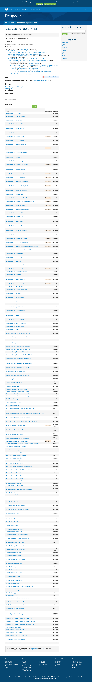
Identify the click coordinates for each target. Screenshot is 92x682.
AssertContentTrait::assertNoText (14, 221)
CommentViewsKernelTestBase (43, 67)
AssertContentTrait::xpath (12, 329)
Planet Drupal (8, 661)
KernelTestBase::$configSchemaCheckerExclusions (19, 489)
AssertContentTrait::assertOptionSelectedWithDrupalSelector (22, 246)
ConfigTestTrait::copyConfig (13, 402)
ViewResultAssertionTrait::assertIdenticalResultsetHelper (20, 621)
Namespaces (65, 53)
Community (25, 659)
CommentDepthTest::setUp (13, 386)
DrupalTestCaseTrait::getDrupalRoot (15, 425)
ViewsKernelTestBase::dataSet (14, 627)
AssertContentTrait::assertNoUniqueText (16, 230)
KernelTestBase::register (12, 566)
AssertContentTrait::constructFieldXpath (16, 289)
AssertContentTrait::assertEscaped (15, 128)
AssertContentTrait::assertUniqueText (16, 279)
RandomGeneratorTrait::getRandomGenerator (18, 598)
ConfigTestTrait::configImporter (14, 399)
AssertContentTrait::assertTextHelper (15, 265)
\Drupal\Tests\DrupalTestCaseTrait (17, 52)
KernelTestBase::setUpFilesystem (14, 580)
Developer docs (43, 664)
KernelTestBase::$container (13, 493)
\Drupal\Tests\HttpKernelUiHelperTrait (38, 60)
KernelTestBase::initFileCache (13, 552)
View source (8, 88)
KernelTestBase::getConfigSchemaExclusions (17, 534)
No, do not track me (50, 4)
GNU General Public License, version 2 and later (64, 677)
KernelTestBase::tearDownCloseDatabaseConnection (19, 586)
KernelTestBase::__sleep (12, 595)
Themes (57, 664)
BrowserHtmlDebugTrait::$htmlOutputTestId (17, 352)
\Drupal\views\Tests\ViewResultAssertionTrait (22, 65)
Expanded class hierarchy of (18, 74)
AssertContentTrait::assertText (14, 261)
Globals (64, 50)
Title (25, 111)
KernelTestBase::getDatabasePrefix (15, 542)
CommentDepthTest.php (27, 23)
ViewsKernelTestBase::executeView (15, 629)
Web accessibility (76, 661)
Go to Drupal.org (6, 9)
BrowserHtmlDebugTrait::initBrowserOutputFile (18, 375)
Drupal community (29, 650)
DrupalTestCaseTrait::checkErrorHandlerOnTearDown (20, 408)
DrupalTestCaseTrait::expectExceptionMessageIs (18, 417)
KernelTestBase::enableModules (14, 531)
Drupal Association (77, 662)
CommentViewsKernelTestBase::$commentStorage (19, 393)
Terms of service (76, 665)
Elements (64, 58)
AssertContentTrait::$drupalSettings (15, 116)
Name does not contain (11, 99)
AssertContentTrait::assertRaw (14, 257)
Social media (8, 662)
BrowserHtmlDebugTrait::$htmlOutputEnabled (18, 349)
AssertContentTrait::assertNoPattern (15, 213)
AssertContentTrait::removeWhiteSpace (16, 319)
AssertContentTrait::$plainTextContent (16, 124)
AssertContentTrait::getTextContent (15, 310)
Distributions (58, 665)
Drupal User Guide (43, 662)
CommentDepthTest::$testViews (14, 382)
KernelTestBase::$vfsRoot (12, 513)
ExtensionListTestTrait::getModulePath (16, 446)
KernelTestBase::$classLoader (13, 483)
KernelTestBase (25, 49)
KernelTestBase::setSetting (13, 576)
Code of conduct (26, 670)
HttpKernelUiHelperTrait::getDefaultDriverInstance (19, 466)
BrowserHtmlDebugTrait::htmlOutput (15, 371)
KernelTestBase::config (12, 525)
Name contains (9, 93)
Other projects (25, 9)
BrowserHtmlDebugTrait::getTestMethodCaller (18, 367)
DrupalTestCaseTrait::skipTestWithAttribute (17, 438)
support (43, 648)
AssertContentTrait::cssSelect (13, 293)
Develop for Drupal (36, 9)
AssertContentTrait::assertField (14, 133)
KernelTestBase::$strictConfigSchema (15, 505)
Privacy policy (75, 667)
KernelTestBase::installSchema (14, 563)
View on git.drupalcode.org (51, 77)
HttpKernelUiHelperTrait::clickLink (14, 461)
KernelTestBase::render (12, 569)
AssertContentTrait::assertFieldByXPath (16, 144)
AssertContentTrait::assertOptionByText (16, 238)
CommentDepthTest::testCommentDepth (16, 389)
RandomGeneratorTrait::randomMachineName (18, 601)
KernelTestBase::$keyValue (13, 498)
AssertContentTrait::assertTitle (14, 274)
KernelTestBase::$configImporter (14, 485)
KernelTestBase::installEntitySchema (15, 559)
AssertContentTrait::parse (12, 315)
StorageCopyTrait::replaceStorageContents (17, 614)
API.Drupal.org (42, 665)
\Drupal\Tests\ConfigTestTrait (36, 54)
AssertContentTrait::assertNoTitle (15, 225)
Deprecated (65, 55)
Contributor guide (26, 665)
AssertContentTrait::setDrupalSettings (16, 323)
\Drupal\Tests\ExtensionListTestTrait (17, 55)
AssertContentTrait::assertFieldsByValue (16, 152)
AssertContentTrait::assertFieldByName (16, 140)
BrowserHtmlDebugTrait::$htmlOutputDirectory (18, 346)
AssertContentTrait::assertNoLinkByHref (16, 198)
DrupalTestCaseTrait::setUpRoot (14, 434)
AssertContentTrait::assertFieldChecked (16, 148)
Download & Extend (60, 659)
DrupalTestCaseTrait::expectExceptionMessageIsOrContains (21, 421)
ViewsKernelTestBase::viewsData (14, 643)
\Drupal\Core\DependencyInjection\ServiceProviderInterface (23, 51)
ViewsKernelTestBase (33, 63)
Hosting (24, 664)
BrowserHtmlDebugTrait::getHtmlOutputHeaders (18, 358)
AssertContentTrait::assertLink (14, 157)
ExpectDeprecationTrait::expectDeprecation (17, 441)
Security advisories (10, 665)
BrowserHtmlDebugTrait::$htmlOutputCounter (18, 340)
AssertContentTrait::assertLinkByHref (15, 161)
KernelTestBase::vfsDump (12, 590)
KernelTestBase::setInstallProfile (14, 572)
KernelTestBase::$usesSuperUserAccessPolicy (17, 509)
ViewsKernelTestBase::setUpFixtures (15, 639)
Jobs (6, 667)
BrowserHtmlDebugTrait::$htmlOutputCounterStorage (20, 343)
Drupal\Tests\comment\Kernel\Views (15, 86)
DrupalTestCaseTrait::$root (13, 405)
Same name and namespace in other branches (20, 34)
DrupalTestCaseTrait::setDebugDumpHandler (17, 429)
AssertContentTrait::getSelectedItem (15, 307)
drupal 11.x (9, 23)
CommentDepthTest (43, 70)
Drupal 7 (11, 9)
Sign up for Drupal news (11, 664)
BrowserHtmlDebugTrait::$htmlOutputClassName (18, 337)
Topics (63, 44)
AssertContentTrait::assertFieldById (15, 136)
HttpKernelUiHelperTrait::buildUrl (14, 458)
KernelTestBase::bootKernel (13, 522)
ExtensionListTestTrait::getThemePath (16, 450)
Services (64, 57)
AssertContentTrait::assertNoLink (14, 194)
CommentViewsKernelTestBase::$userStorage (17, 396)
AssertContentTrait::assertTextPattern (16, 268)
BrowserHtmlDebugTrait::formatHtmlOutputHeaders (19, 354)
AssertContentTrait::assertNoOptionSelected (17, 209)
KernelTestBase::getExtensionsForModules (17, 545)
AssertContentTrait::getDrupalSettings (16, 301)
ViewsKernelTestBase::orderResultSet (15, 632)
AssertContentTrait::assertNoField (15, 173)
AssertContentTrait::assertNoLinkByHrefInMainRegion (20, 201)
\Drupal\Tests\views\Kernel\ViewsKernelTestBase (25, 68)
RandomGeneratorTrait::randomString (16, 608)
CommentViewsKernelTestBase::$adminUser (17, 391)
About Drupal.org (76, 664)
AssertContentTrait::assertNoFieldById (16, 177)
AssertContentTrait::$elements (14, 120)
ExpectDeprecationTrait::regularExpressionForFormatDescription (22, 443)
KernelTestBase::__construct (13, 593)
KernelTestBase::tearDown (12, 583)
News (6, 659)
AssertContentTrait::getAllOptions (15, 297)
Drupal (80, 677)
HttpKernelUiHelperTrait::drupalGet (15, 463)
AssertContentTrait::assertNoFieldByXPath (17, 185)
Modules (57, 662)
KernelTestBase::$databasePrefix (14, 495)
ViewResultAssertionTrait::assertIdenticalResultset (19, 618)
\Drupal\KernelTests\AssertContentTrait (37, 52)
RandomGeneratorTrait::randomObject (16, 604)
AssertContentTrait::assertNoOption (15, 205)
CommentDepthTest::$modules (14, 379)
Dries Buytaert (53, 678)
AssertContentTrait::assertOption (14, 235)
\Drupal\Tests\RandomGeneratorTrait (17, 54)
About (74, 659)
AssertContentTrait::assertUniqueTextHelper (17, 283)
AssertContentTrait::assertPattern (14, 253)
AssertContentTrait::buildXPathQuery (15, 286)
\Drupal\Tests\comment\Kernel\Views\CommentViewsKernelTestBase (33, 71)
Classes (64, 46)
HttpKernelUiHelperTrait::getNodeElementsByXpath (19, 470)
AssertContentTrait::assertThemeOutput (16, 271)
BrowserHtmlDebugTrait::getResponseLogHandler (19, 363)
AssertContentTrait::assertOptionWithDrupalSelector (19, 250)
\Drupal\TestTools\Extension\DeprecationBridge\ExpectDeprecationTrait (27, 59)
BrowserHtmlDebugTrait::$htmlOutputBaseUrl (18, 333)
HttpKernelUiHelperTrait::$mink (14, 453)
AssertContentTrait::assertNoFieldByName (17, 181)
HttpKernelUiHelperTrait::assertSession (16, 455)
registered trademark (41, 678)
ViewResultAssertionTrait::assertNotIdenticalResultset (20, 624)
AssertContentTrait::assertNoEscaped (16, 169)
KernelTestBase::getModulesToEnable (15, 549)
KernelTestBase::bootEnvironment (15, 519)
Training (24, 662)
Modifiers (55, 111)
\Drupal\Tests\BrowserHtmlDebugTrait (18, 60)
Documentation (43, 659)
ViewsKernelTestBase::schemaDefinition (16, 635)
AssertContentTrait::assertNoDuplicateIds (17, 164)
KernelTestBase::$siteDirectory (14, 501)
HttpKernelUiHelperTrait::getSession (15, 473)
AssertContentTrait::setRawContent (15, 326)
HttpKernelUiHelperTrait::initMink (14, 478)
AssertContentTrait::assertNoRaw (14, 216)
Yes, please (40, 4)
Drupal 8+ (17, 9)
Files (63, 52)
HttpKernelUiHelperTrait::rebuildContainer (16, 481)
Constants (64, 49)
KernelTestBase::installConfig (13, 555)
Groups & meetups (27, 667)
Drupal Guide (42, 661)
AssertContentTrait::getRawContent (15, 304)
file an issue (34, 648)
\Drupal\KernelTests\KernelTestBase (48, 65)
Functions (64, 47)
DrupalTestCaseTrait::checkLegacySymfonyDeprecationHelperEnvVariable (25, 413)
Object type (8, 104)
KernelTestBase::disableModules (14, 529)
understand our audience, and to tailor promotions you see (61, 2)
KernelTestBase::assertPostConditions (16, 516)
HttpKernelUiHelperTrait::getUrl (14, 476)
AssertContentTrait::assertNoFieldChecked (17, 190)
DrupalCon (25, 669)
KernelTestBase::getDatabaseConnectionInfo (17, 538)
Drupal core (58, 661)
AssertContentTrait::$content (13, 113)
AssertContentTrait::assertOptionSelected (17, 242)
